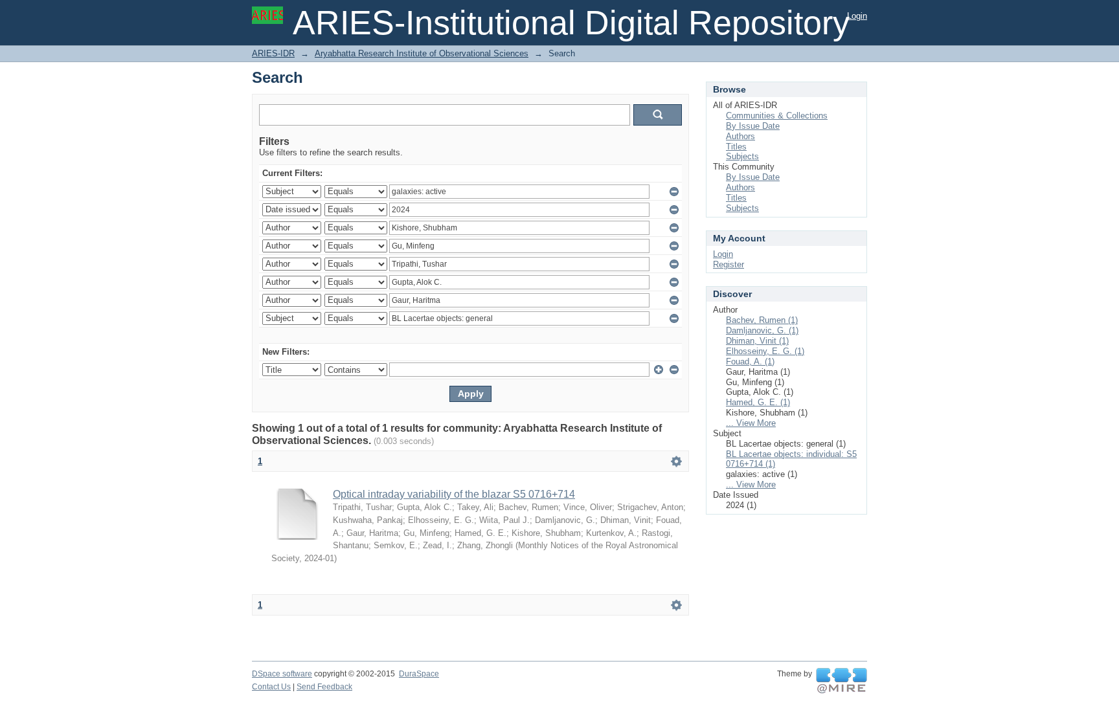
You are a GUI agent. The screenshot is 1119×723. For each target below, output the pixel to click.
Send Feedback (324, 686)
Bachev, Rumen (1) (762, 320)
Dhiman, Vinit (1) (757, 341)
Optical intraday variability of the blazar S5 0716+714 (454, 494)
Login (857, 16)
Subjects (742, 156)
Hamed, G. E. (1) (758, 402)
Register (728, 264)
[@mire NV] (841, 680)
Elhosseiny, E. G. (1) (765, 351)
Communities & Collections (777, 115)
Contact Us (271, 686)
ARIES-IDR (273, 53)
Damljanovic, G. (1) (762, 330)
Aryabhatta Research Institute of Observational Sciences (421, 53)
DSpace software (282, 673)
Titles (736, 146)
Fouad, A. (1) (750, 361)
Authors (740, 136)
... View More (751, 423)
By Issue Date (753, 126)
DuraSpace (419, 673)
